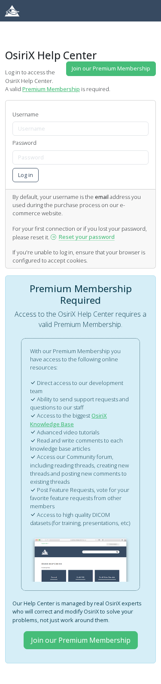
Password (24, 143)
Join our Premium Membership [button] (111, 68)
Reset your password (87, 237)
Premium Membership (51, 89)
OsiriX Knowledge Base (68, 420)
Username (25, 114)
